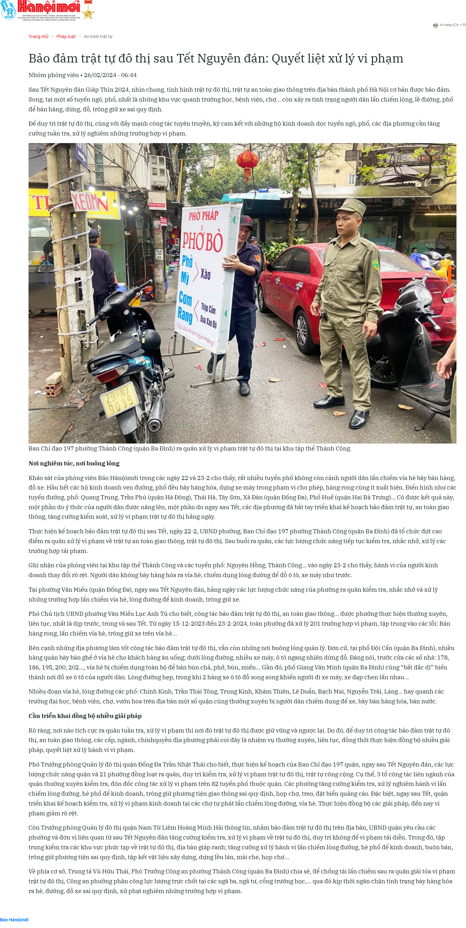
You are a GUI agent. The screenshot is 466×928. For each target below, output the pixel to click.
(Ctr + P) (453, 25)
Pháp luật (66, 36)
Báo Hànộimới (14, 920)
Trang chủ (39, 36)
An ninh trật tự (98, 36)
